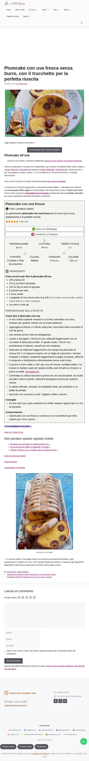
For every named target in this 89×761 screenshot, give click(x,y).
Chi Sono (32, 10)
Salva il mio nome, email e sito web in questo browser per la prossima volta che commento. (41, 652)
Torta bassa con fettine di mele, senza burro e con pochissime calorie (31, 574)
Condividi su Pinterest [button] (46, 234)
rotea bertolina (10, 462)
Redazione (41, 747)
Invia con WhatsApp (46, 229)
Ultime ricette (20, 10)
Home (9, 10)
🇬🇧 (63, 730)
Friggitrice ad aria (13, 16)
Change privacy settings (44, 739)
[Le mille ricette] (15, 3)
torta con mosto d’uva (13, 432)
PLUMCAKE (11, 572)
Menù (44, 10)
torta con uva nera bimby (15, 456)
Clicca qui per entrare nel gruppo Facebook (63, 161)
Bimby (66, 10)
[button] (82, 23)
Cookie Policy (25, 747)
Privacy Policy (8, 747)
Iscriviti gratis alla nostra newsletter (44, 150)
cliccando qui (32, 371)
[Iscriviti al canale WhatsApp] (83, 741)
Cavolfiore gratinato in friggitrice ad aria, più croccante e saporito (29, 577)
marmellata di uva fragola (37, 193)
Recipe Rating (10, 598)
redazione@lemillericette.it (15, 705)
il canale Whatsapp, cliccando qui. (53, 170)
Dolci (55, 10)
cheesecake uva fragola (14, 468)
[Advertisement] (44, 49)
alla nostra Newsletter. (56, 181)
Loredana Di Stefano (40, 754)
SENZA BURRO (23, 572)
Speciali (26, 16)
